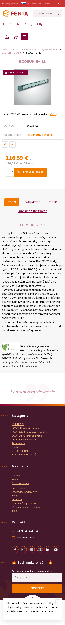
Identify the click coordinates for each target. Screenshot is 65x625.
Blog (29, 24)
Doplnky (16, 447)
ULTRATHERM (20, 451)
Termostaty (18, 443)
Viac (53, 114)
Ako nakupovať (18, 24)
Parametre (32, 202)
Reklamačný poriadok (39, 135)
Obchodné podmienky (24, 492)
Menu (24, 36)
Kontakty (37, 24)
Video (53, 202)
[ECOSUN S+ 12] (32, 87)
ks (12, 172)
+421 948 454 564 (27, 531)
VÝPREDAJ (18, 424)
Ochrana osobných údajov (27, 507)
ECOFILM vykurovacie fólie (27, 436)
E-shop (16, 475)
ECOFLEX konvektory (24, 439)
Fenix (6, 24)
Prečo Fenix (18, 488)
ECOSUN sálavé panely (24, 49)
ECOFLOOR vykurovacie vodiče (29, 432)
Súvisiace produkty (32, 211)
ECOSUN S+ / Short (11, 52)
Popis (12, 202)
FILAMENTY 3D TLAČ (24, 454)
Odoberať (37, 588)
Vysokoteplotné (50, 49)
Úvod (4, 49)
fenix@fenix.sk (25, 537)
